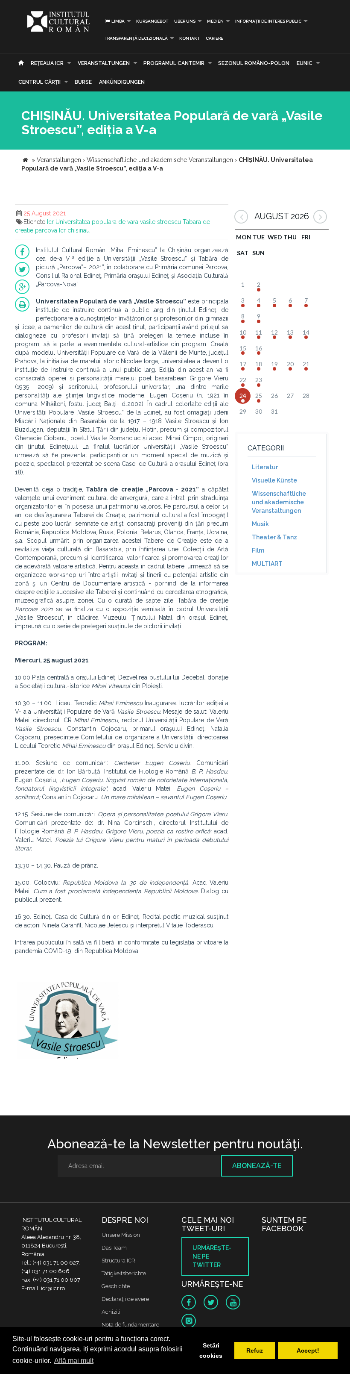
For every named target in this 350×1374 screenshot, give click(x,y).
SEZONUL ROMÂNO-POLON (253, 63)
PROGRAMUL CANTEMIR (173, 63)
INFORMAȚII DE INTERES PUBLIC (268, 21)
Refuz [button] (254, 1350)
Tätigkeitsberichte (124, 1273)
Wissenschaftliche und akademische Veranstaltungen (279, 502)
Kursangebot (152, 21)
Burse (83, 82)
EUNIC (304, 63)
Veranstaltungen (104, 63)
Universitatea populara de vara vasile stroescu (118, 221)
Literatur (265, 467)
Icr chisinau (74, 230)
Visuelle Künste (274, 480)
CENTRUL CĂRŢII (39, 82)
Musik (260, 524)
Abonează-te (257, 1166)
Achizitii (112, 1312)
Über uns (184, 21)
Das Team (114, 1248)
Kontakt (189, 38)
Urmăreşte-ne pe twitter (211, 1256)
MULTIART (267, 563)
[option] (68, 1021)
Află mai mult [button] (73, 1360)
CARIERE (214, 38)
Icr (50, 221)
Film (258, 550)
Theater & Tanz (274, 537)
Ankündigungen (122, 82)
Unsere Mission (121, 1235)
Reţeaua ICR (47, 63)
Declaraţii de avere (125, 1299)
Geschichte (116, 1286)
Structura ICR (118, 1260)
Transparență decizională (136, 38)
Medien (215, 21)
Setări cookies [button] (210, 1350)
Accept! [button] (308, 1350)
